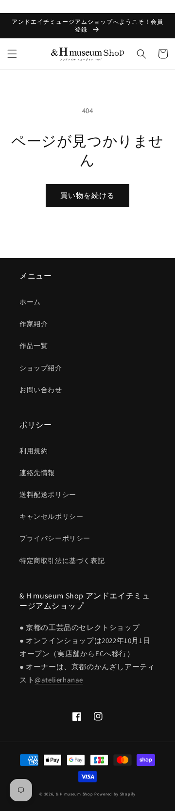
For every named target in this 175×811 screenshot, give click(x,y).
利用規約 (33, 451)
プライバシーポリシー (54, 538)
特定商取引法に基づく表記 (62, 560)
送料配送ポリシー (47, 494)
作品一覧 (33, 345)
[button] (12, 54)
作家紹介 (33, 323)
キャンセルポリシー (51, 516)
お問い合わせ (40, 389)
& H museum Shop (74, 793)
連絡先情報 (37, 472)
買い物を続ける (87, 195)
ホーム (30, 302)
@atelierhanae (59, 679)
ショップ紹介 (40, 368)
